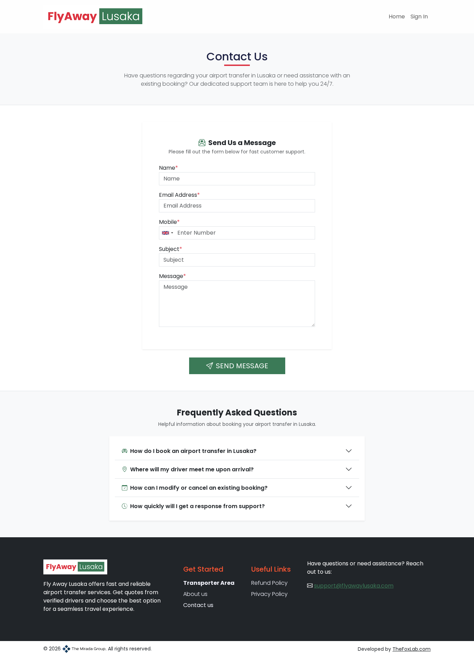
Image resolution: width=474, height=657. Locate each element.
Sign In (419, 16)
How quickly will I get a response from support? (197, 506)
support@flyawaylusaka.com (353, 586)
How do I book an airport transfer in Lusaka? (193, 451)
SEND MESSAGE (242, 366)
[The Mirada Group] (83, 648)
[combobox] (167, 233)
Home (397, 16)
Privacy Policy (269, 594)
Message (172, 276)
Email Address (179, 195)
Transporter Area (209, 583)
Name (168, 168)
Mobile (169, 222)
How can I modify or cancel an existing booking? (199, 488)
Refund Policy (269, 583)
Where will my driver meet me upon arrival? (192, 469)
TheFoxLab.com (411, 649)
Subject (170, 249)
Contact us (198, 605)
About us (195, 594)
